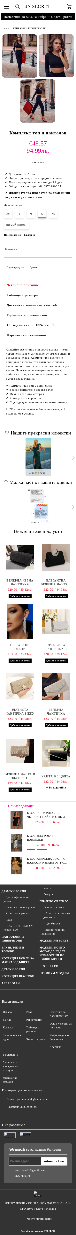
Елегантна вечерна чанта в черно (56, 582)
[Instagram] (15, 1115)
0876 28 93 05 (28, 1106)
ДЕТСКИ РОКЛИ (13, 969)
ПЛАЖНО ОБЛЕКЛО (54, 901)
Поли (9, 919)
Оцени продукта (15, 267)
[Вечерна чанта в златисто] (20, 751)
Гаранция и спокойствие (27, 315)
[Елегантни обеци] (20, 621)
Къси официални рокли (21, 907)
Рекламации (10, 1054)
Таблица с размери (22, 295)
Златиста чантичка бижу (20, 711)
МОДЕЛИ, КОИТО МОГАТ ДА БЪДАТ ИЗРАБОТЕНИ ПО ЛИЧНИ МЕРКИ (52, 953)
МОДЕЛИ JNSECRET (54, 940)
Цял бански (53, 923)
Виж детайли (57, 787)
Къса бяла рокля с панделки (42, 837)
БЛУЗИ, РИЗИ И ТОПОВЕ (13, 949)
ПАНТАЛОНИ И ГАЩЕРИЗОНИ (29, 28)
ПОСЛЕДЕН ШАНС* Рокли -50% (18, 927)
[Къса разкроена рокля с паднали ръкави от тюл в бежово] (16, 865)
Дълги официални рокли (16, 899)
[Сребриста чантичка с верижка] (56, 621)
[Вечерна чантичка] (56, 686)
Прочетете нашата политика (38, 1208)
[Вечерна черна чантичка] (20, 557)
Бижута (48, 894)
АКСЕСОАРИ (11, 983)
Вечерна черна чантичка (19, 582)
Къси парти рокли (17, 913)
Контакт (8, 1027)
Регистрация (34, 1019)
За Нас (7, 1019)
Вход (29, 1012)
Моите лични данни (39, 1218)
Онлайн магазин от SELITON (38, 1231)
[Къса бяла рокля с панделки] (16, 843)
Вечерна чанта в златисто (20, 776)
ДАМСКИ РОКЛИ (14, 891)
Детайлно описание (23, 285)
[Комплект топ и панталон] (19, 56)
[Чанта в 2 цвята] (56, 753)
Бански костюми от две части (56, 915)
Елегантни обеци (20, 647)
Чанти (47, 888)
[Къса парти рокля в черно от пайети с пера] (16, 820)
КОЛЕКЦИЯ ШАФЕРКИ (18, 976)
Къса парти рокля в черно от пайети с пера (46, 815)
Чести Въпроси (35, 1039)
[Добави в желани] (66, 247)
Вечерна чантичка (56, 711)
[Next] (73, 458)
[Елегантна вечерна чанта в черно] (56, 557)
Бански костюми (54, 907)
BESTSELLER (49, 966)
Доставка (55, 1046)
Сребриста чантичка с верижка (56, 647)
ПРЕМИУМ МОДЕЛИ (54, 973)
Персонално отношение (26, 335)
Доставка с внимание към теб (32, 305)
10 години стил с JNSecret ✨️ (31, 325)
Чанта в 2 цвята (56, 776)
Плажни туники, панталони (53, 931)
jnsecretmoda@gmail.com (32, 1099)
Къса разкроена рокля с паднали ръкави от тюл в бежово (46, 861)
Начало (6, 28)
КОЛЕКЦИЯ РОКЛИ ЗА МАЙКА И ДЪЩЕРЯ (18, 960)
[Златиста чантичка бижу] (20, 686)
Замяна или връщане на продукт (10, 1066)
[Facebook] (7, 1115)
